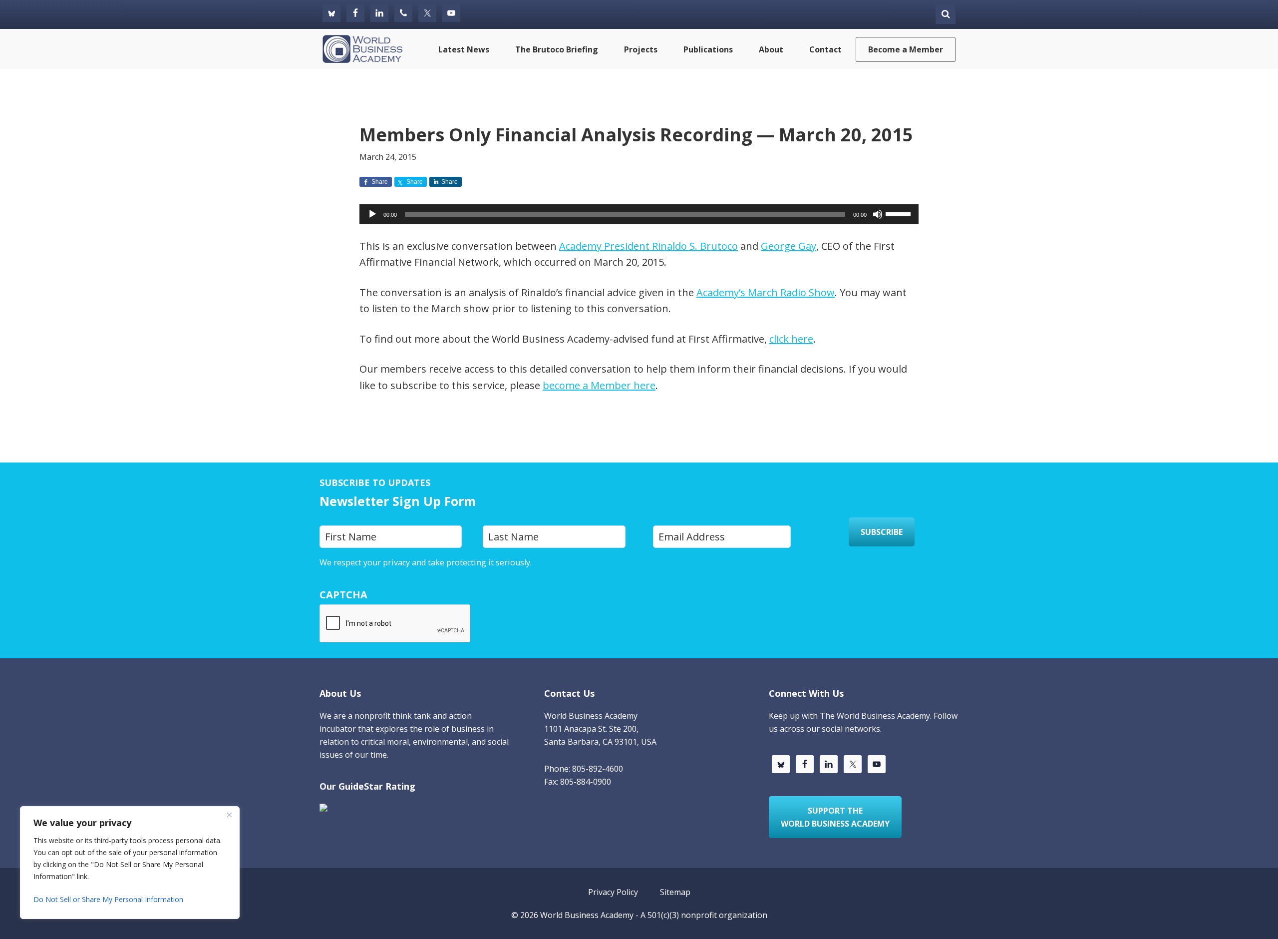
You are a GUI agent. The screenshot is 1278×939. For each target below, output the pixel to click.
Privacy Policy (559, 562)
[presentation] (395, 623)
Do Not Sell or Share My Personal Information (108, 899)
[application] (639, 214)
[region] (130, 862)
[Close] (229, 815)
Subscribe (882, 531)
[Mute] (878, 214)
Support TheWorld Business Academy (835, 817)
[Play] (372, 214)
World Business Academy (587, 915)
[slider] (900, 213)
